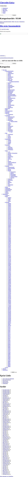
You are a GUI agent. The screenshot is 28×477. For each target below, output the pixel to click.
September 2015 (6, 429)
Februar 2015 (5, 436)
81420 (9, 327)
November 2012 (6, 461)
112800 (9, 231)
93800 (9, 353)
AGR (9, 151)
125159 (9, 141)
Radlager (10, 182)
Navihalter (10, 93)
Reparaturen (5, 369)
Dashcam (10, 78)
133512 (9, 271)
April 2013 (5, 455)
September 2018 (6, 406)
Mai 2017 (5, 415)
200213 (9, 323)
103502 (9, 211)
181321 (9, 310)
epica (7, 57)
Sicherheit (10, 101)
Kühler (9, 157)
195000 (9, 319)
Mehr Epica (5, 10)
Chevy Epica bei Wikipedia (8, 378)
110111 (9, 228)
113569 (9, 235)
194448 (9, 318)
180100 (9, 307)
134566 (9, 273)
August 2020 (5, 394)
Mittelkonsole (10, 91)
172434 (9, 305)
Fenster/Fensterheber (14, 81)
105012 (9, 215)
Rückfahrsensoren (11, 98)
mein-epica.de (5, 382)
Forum (4, 12)
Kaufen (9, 136)
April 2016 (5, 424)
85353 (9, 343)
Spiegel (9, 102)
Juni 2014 (5, 440)
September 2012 (6, 463)
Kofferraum (10, 148)
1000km (9, 197)
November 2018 (6, 403)
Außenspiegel (10, 73)
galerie (12, 57)
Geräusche (10, 178)
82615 (9, 335)
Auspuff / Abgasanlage (12, 153)
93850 (9, 354)
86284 (9, 344)
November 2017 (6, 412)
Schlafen (9, 127)
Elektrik (9, 170)
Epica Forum (5, 381)
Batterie (12, 173)
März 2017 (5, 417)
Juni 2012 (5, 467)
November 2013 (6, 447)
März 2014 (5, 442)
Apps (9, 135)
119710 (9, 253)
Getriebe (9, 155)
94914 (9, 355)
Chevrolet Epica (7, 2)
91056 (9, 350)
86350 (9, 345)
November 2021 (6, 389)
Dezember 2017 (6, 410)
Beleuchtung (13, 174)
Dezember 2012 (6, 460)
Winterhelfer (10, 130)
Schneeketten (10, 100)
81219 (9, 326)
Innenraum (10, 85)
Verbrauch (10, 163)
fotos (10, 57)
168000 (9, 300)
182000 (9, 312)
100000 (9, 203)
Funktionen (7, 115)
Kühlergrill (10, 87)
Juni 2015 (5, 432)
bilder (5, 57)
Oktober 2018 (5, 405)
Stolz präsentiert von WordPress (6, 476)
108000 (9, 140)
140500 (9, 283)
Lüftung (9, 123)
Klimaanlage (10, 120)
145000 (9, 286)
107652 (9, 224)
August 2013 (5, 450)
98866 (9, 361)
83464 (9, 340)
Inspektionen (7, 139)
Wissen (9, 137)
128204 (9, 263)
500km (9, 201)
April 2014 (5, 441)
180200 (9, 309)
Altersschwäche (11, 167)
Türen (9, 185)
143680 (9, 285)
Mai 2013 (5, 454)
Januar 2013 (5, 458)
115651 (9, 244)
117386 (9, 249)
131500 (9, 268)
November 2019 (6, 398)
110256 (9, 229)
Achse (9, 146)
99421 (9, 362)
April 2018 (5, 408)
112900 (9, 232)
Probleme (7, 166)
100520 (9, 204)
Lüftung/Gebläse (11, 89)
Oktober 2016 (5, 421)
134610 (9, 276)
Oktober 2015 (5, 428)
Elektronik (10, 80)
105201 (9, 216)
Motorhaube (10, 92)
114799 (9, 242)
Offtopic (4, 368)
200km (9, 198)
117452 (9, 250)
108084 (9, 226)
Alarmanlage (10, 118)
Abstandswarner (11, 116)
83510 (9, 341)
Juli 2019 (4, 401)
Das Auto (17, 21)
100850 (9, 205)
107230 (9, 222)
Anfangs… (7, 195)
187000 (9, 313)
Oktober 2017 (5, 413)
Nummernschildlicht (12, 95)
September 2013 (6, 449)
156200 (9, 293)
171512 (9, 304)
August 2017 (5, 414)
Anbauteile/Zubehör (7, 21)
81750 (9, 328)
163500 (9, 298)
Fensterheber (13, 175)
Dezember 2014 (6, 437)
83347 (9, 339)
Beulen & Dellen (11, 168)
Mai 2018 (5, 407)
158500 (9, 296)
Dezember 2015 (6, 426)
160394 (9, 297)
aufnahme (2, 57)
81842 (9, 331)
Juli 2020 (4, 395)
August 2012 (5, 464)
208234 (9, 325)
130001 (9, 265)
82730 (9, 337)
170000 (9, 303)
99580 (9, 364)
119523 (9, 252)
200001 (9, 321)
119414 (9, 251)
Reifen (9, 96)
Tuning (9, 103)
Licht (9, 88)
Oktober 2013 (5, 448)
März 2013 (5, 456)
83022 (9, 338)
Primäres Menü (3, 5)
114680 (9, 241)
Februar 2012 (5, 471)
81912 (9, 332)
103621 (9, 212)
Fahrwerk (7, 113)
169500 (9, 302)
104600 (9, 214)
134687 (9, 277)
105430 (9, 217)
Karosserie (7, 144)
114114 (9, 236)
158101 (9, 294)
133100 (9, 270)
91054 (9, 348)
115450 (9, 243)
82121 (9, 333)
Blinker (9, 74)
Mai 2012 (5, 468)
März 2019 (5, 402)
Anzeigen (10, 119)
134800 (9, 279)
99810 (9, 365)
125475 (9, 262)
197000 (9, 320)
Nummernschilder (11, 94)
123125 (9, 258)
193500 (9, 316)
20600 (9, 324)
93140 (1, 21)
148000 (9, 289)
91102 (9, 351)
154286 (9, 291)
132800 (9, 269)
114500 (9, 238)
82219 (9, 334)
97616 (9, 360)
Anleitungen (10, 134)
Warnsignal (10, 129)
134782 (9, 278)
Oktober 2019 (5, 399)
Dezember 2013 (6, 446)
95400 (9, 357)
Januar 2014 (5, 444)
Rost (9, 183)
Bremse (9, 75)
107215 (9, 221)
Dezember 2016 (6, 419)
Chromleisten (10, 76)
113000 (9, 234)
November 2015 (6, 427)
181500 (9, 311)
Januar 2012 (5, 473)
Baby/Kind (7, 108)
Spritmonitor (5, 383)
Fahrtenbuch (5, 8)
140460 (9, 142)
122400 (9, 256)
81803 (9, 330)
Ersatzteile (7, 112)
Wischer (9, 106)
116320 (9, 245)
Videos (6, 191)
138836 (9, 280)
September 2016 (6, 422)
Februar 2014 (5, 443)
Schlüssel (10, 99)
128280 (9, 264)
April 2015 (5, 434)
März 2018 (5, 409)
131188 (9, 266)
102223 (9, 208)
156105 (9, 292)
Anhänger (10, 72)
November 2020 (6, 392)
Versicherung (8, 190)
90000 (9, 143)
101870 (9, 207)
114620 (9, 239)
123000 (9, 257)
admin (7, 29)
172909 (9, 306)
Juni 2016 (5, 423)
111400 (9, 230)
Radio (9, 125)
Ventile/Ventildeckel (12, 162)
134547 (9, 272)
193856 (9, 317)
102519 (9, 209)
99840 (9, 366)
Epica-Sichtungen (9, 110)
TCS (11, 132)
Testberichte (7, 188)
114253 (9, 237)
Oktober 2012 (5, 462)
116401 (9, 246)
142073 (9, 284)
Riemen (9, 161)
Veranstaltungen (8, 189)
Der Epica (5, 9)
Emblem (9, 82)
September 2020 (6, 393)
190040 (9, 314)
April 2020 (5, 396)
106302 (9, 218)
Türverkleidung (11, 105)
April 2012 (5, 469)
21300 (9, 200)
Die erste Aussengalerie (10, 26)
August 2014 (5, 439)
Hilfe (6, 133)
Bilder (13, 21)
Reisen (6, 367)
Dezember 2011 (6, 474)
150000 (9, 290)
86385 (9, 346)
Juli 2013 (4, 451)
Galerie (4, 11)
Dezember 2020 (6, 391)
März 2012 (5, 470)
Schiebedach (10, 126)
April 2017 (5, 416)
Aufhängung (10, 114)
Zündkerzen (10, 107)
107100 (9, 219)
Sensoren (12, 177)
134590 (9, 275)
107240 (9, 223)
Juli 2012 (4, 466)
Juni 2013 (5, 453)
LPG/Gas (10, 159)
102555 (9, 210)
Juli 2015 (4, 430)
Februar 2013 (5, 457)
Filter (9, 84)
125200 (9, 260)
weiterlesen (3, 55)
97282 (9, 359)
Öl (8, 160)
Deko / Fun (10, 79)
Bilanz (6, 196)
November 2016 (6, 420)
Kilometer (2, 22)
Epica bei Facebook (7, 379)
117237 (9, 248)
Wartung (7, 193)
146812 (9, 287)
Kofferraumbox (11, 86)
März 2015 (5, 435)
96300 (9, 358)
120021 (9, 255)
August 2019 (5, 400)
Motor (6, 150)
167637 (9, 299)
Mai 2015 (5, 433)
